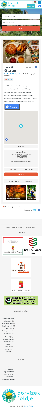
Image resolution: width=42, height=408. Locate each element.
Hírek (9, 367)
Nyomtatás (30, 169)
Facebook (36, 66)
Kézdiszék (7, 74)
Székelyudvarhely (7, 331)
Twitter (34, 209)
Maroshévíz (7, 342)
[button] (21, 22)
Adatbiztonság (9, 374)
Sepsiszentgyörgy (8, 318)
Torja (7, 344)
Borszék (7, 337)
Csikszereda (7, 321)
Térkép (31, 6)
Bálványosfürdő (17, 74)
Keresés (21, 174)
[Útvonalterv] (7, 140)
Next (35, 192)
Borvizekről (9, 369)
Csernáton (7, 328)
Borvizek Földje (28, 406)
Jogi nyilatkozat (9, 372)
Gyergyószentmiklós (8, 339)
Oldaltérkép (9, 376)
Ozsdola (7, 351)
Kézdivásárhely (7, 326)
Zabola (7, 346)
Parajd (7, 349)
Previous (7, 192)
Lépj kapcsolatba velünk (9, 379)
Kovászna (7, 333)
